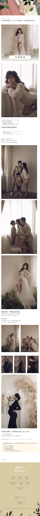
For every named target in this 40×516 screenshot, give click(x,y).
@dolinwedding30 (18, 133)
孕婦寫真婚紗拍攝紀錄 (7, 121)
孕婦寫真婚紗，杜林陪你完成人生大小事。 (10, 124)
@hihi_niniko (14, 131)
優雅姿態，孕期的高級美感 (8, 123)
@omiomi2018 (14, 132)
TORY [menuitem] (28, 483)
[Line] (36, 512)
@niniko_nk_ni (21, 131)
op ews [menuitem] (21, 483)
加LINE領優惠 (35, 509)
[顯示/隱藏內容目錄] (17, 120)
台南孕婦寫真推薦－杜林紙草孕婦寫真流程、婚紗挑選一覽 (21, 439)
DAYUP (33, 508)
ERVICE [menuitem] (20, 477)
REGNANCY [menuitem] (13, 483)
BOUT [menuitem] (13, 477)
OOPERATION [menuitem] (20, 488)
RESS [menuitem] (26, 477)
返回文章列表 (4, 460)
